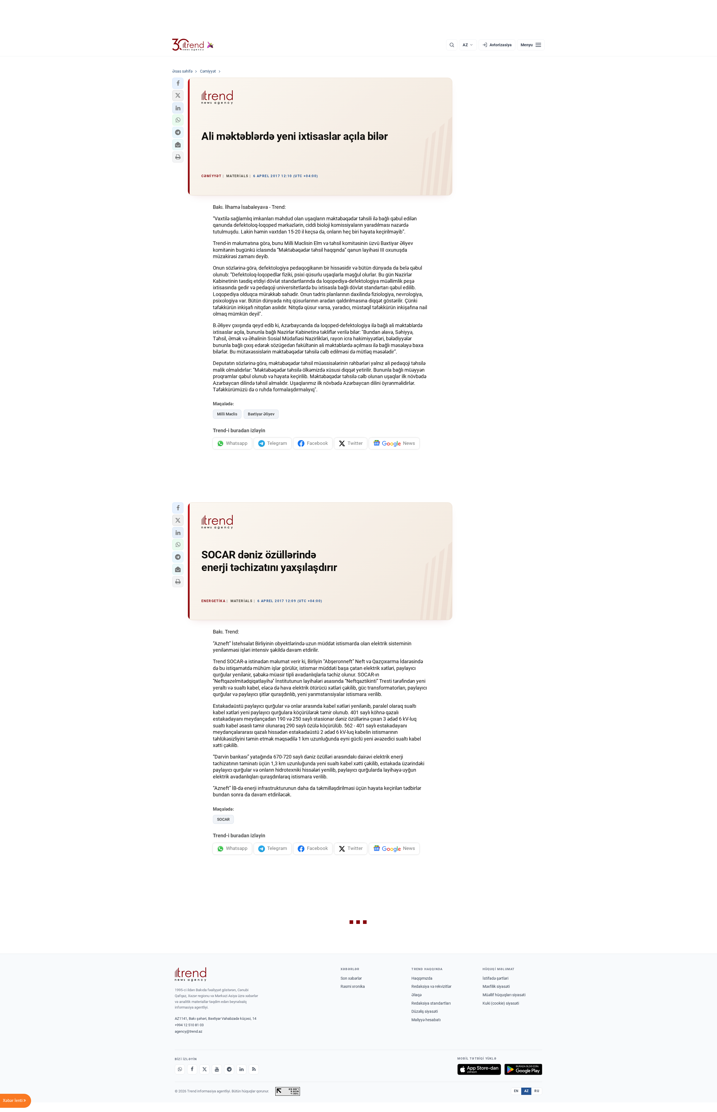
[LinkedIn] (241, 1069)
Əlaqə (416, 995)
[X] (204, 1069)
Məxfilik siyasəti (496, 986)
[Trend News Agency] (190, 974)
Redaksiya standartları (431, 1003)
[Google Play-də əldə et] (523, 1069)
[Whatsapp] (180, 1069)
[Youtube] (217, 1069)
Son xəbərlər (351, 978)
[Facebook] (192, 1069)
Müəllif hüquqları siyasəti (504, 995)
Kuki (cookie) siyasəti (501, 1003)
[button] (178, 83)
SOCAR (223, 819)
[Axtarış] (451, 44)
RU (536, 1091)
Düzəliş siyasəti (424, 1011)
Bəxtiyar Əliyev (261, 414)
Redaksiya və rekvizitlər (431, 986)
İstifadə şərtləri (495, 978)
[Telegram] (229, 1069)
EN (516, 1091)
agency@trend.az (188, 1031)
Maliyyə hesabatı (426, 1020)
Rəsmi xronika (353, 986)
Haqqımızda (421, 978)
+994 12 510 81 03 (189, 1025)
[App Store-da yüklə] (479, 1069)
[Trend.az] (193, 45)
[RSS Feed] (254, 1069)
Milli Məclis (227, 414)
